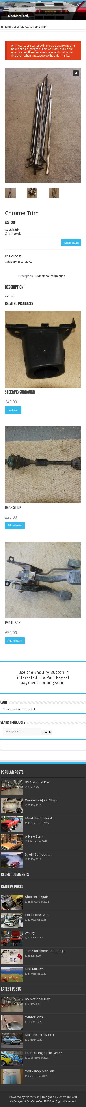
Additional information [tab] (50, 276)
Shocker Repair (36, 897)
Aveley (30, 933)
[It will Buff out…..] (12, 860)
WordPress (32, 1097)
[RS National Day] (12, 787)
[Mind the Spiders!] (12, 823)
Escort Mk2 (21, 26)
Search (46, 732)
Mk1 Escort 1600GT (40, 1035)
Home (7, 26)
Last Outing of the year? (43, 1053)
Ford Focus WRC (37, 915)
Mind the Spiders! (38, 818)
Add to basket (71, 242)
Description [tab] (25, 276)
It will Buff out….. (38, 854)
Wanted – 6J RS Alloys (41, 800)
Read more (13, 410)
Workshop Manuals (39, 1071)
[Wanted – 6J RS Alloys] (12, 805)
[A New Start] (12, 842)
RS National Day (37, 782)
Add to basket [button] (14, 525)
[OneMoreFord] (43, 10)
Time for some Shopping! (44, 951)
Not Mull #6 (34, 969)
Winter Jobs (34, 1017)
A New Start (34, 836)
